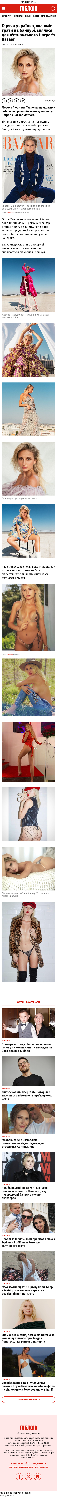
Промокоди (41, 1467)
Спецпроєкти (38, 1463)
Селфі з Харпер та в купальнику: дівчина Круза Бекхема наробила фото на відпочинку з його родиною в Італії (28, 1386)
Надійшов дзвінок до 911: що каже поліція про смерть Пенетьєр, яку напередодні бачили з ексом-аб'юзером (25, 1193)
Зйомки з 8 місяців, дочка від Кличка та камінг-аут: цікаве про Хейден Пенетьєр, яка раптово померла (28, 1338)
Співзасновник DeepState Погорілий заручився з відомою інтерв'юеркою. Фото (27, 1095)
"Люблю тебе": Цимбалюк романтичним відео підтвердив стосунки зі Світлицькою (23, 1143)
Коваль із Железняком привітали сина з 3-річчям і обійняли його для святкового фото (28, 1242)
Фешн (28, 16)
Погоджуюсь (7, 1495)
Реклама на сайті (20, 1463)
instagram (9, 212)
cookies (27, 1492)
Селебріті (6, 16)
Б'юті (36, 16)
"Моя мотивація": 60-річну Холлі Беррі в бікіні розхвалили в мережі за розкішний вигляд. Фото (27, 1290)
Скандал (18, 16)
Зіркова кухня (48, 16)
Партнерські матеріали (21, 1467)
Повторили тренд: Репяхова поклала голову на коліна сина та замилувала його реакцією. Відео (27, 1048)
